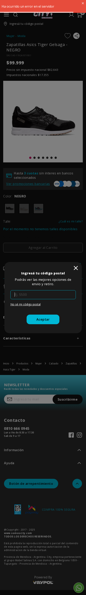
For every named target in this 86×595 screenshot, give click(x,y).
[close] (76, 268)
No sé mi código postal (25, 304)
